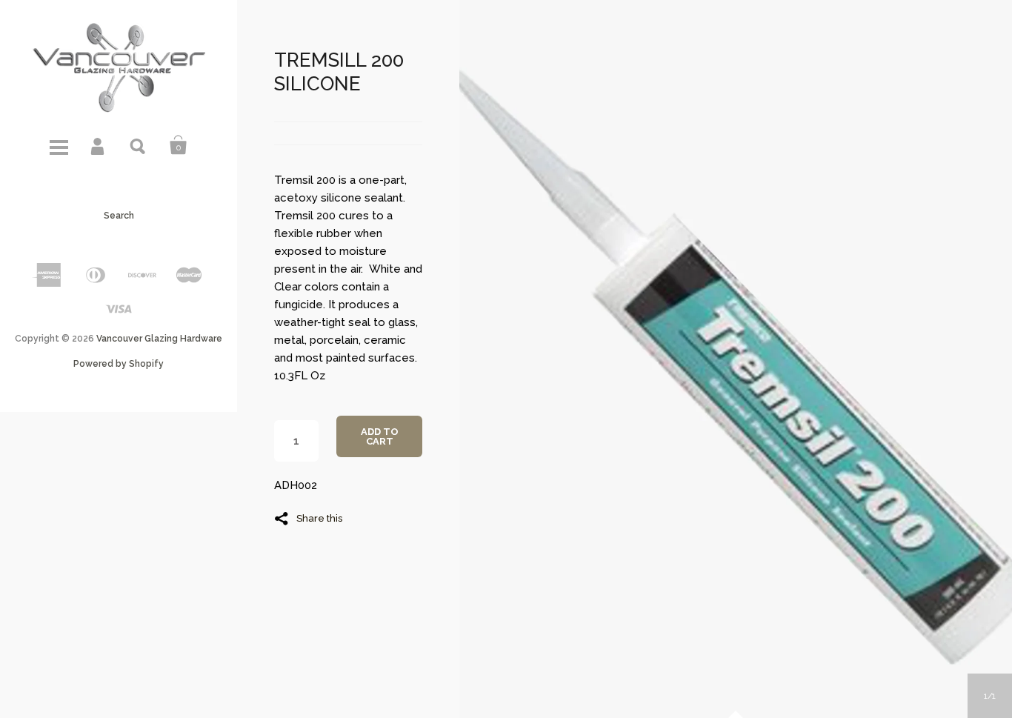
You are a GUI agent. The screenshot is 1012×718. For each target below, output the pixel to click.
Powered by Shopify (118, 364)
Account (98, 145)
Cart (178, 145)
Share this (319, 518)
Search (138, 145)
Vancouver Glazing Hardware (159, 338)
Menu (58, 145)
